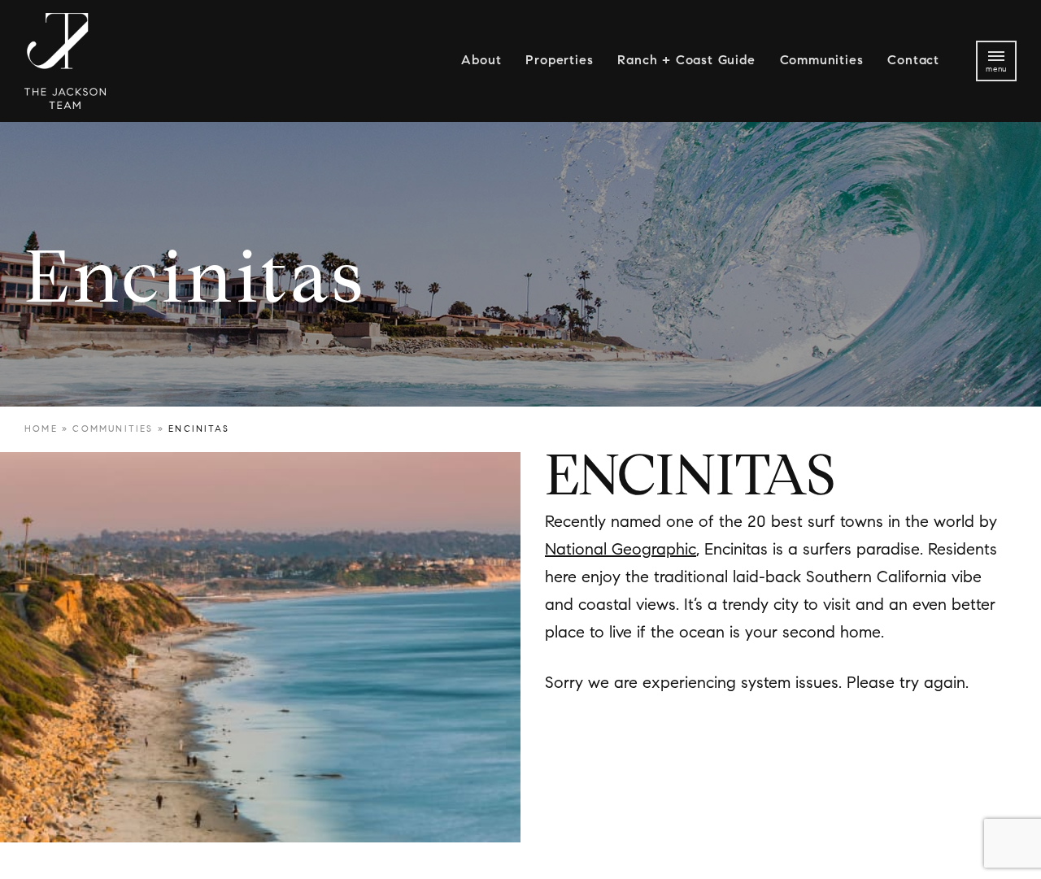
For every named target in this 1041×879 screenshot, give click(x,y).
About (481, 60)
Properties (559, 60)
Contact (913, 60)
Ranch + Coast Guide (686, 60)
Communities (822, 60)
